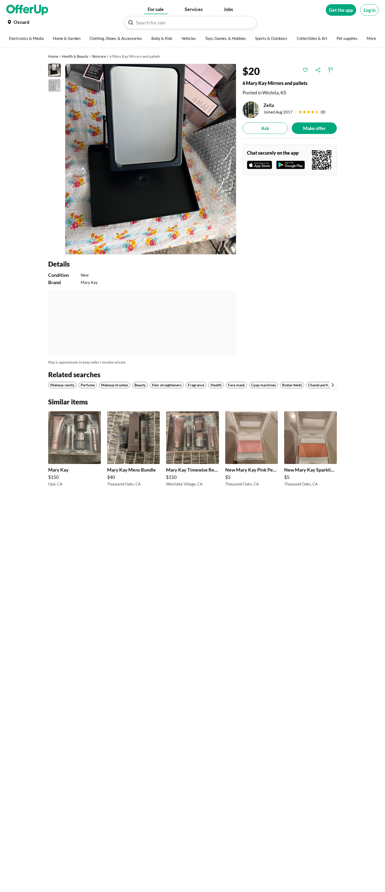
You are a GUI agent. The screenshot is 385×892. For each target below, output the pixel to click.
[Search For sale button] (130, 22)
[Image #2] (54, 85)
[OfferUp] (27, 10)
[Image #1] (54, 70)
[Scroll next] (332, 385)
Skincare (99, 56)
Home (53, 56)
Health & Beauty (75, 56)
